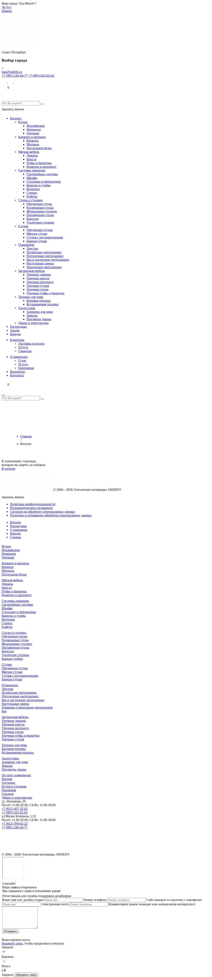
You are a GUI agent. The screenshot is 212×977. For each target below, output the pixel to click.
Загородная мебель (31, 271)
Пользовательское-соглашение (31, 508)
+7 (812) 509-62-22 (15, 823)
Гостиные (8, 782)
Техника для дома (30, 297)
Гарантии (25, 351)
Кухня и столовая (14, 786)
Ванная (7, 779)
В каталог (9, 468)
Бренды (15, 334)
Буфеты (31, 196)
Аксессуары (26, 308)
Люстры (32, 248)
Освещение (26, 245)
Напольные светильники (44, 267)
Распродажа (18, 326)
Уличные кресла (37, 278)
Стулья (23, 226)
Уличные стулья (37, 285)
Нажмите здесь (12, 943)
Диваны (32, 155)
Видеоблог (17, 371)
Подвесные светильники (43, 252)
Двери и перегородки (33, 323)
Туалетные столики (40, 222)
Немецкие (33, 129)
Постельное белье (39, 148)
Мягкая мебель (28, 152)
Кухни (22, 122)
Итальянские (35, 125)
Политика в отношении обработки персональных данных (51, 515)
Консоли (32, 218)
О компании (19, 357)
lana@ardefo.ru (12, 72)
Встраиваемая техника (42, 304)
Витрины (33, 189)
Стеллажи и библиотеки (43, 181)
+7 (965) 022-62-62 (41, 75)
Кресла (31, 159)
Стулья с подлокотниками (44, 237)
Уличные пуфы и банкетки (45, 293)
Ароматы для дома (39, 311)
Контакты (17, 375)
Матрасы (32, 144)
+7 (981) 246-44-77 (15, 75)
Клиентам (17, 340)
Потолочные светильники (44, 256)
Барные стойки (12, 658)
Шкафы (31, 178)
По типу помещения (16, 775)
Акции (15, 330)
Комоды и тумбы (38, 185)
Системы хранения (31, 170)
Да (3, 7)
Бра (4, 711)
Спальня (8, 794)
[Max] (4, 81)
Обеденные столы (39, 204)
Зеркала (31, 315)
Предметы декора (38, 319)
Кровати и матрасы (32, 137)
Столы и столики (30, 200)
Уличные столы (37, 289)
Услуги (23, 347)
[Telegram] (16, 81)
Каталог (16, 118)
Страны (15, 537)
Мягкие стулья (36, 233)
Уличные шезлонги (40, 282)
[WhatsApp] (10, 81)
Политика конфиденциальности (32, 504)
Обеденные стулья (39, 230)
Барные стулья (36, 241)
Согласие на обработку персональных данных (42, 511)
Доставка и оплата (31, 343)
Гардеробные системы (42, 174)
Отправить (10, 931)
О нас (22, 360)
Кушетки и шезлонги (41, 166)
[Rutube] (4, 850)
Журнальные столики (41, 211)
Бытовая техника (38, 300)
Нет (9, 7)
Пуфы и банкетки (39, 163)
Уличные (32, 133)
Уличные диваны (38, 274)
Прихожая (9, 790)
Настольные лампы (40, 263)
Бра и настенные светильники (47, 259)
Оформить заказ (26, 974)
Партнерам (26, 368)
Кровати (32, 140)
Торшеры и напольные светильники (27, 707)
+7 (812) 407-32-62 (15, 808)
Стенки (31, 192)
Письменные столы (40, 215)
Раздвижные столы (39, 207)
